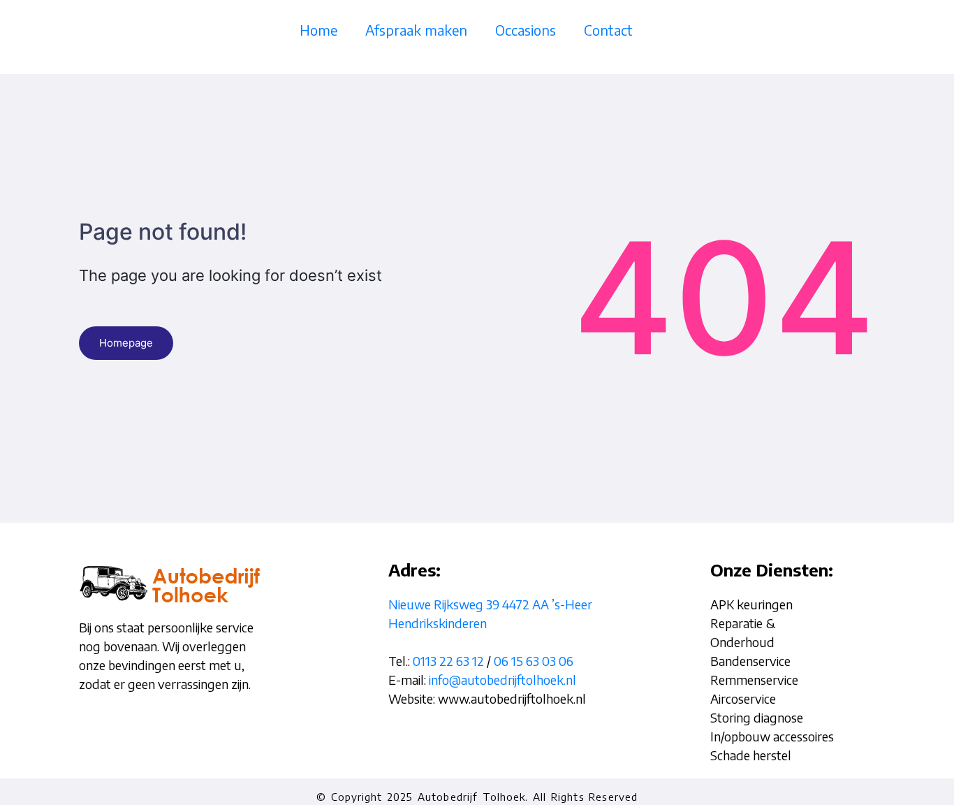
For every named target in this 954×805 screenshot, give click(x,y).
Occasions (525, 29)
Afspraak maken (416, 29)
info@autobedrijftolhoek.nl (502, 680)
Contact (608, 29)
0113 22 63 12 (448, 661)
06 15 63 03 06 (533, 661)
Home (318, 29)
